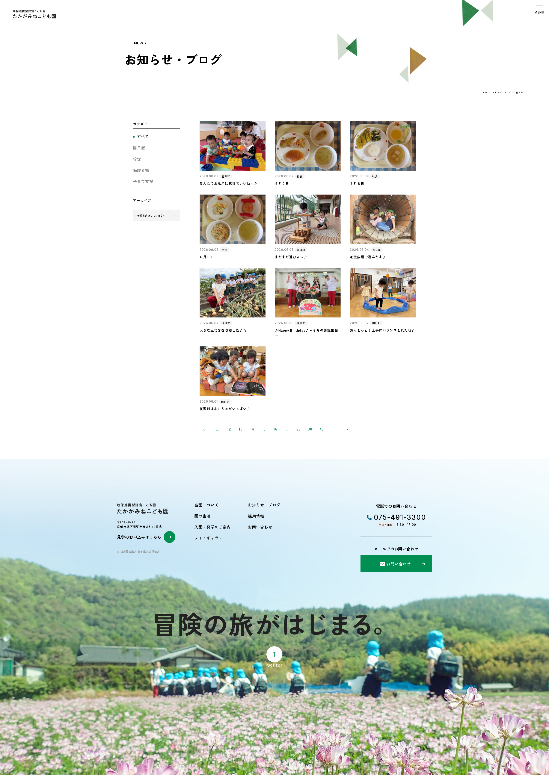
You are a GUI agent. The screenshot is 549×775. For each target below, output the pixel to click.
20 (298, 429)
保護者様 (141, 170)
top (485, 92)
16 (275, 429)
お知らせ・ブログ (501, 92)
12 (229, 429)
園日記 (139, 147)
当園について (206, 505)
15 (264, 429)
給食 (137, 159)
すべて (143, 136)
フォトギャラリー (210, 538)
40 (322, 429)
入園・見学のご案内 (212, 527)
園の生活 (202, 516)
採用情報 (256, 516)
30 (310, 429)
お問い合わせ (260, 527)
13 (241, 429)
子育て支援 (143, 181)
